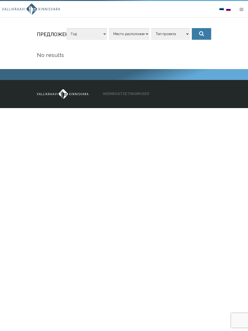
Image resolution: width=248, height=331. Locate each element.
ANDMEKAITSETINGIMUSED (126, 94)
